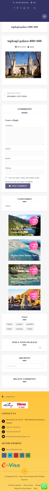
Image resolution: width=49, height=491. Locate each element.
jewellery (30, 324)
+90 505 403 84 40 (13, 432)
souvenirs (19, 329)
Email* (8, 158)
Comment (9, 126)
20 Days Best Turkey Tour (24, 255)
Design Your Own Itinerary (23, 488)
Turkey (8, 206)
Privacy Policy (28, 485)
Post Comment (19, 186)
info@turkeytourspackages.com (18, 436)
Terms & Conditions (14, 485)
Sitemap (38, 485)
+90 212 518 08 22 (13, 427)
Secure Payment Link (14, 449)
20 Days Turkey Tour (21, 305)
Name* (8, 149)
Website (8, 168)
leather (9, 329)
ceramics (19, 324)
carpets (9, 324)
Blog (35, 488)
